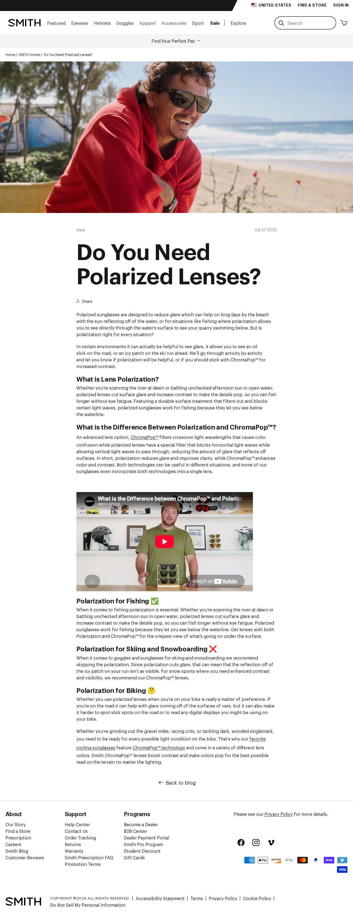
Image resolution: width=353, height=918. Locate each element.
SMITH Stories (29, 54)
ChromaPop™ (144, 437)
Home (10, 54)
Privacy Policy (278, 814)
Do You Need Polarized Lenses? (68, 54)
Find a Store (18, 831)
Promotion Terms (83, 864)
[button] (56, 22)
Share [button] (87, 301)
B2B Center (135, 831)
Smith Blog (17, 851)
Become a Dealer (141, 824)
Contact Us (76, 831)
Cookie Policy (257, 898)
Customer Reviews (25, 857)
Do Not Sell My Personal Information (87, 905)
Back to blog (181, 782)
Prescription (18, 838)
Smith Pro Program (143, 844)
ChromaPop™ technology (159, 747)
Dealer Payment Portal (146, 838)
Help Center (77, 824)
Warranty (74, 851)
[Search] (281, 23)
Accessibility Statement (160, 898)
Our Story (16, 824)
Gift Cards (134, 857)
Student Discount (142, 851)
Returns (73, 844)
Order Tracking (80, 838)
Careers (13, 844)
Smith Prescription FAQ (89, 857)
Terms (196, 898)
